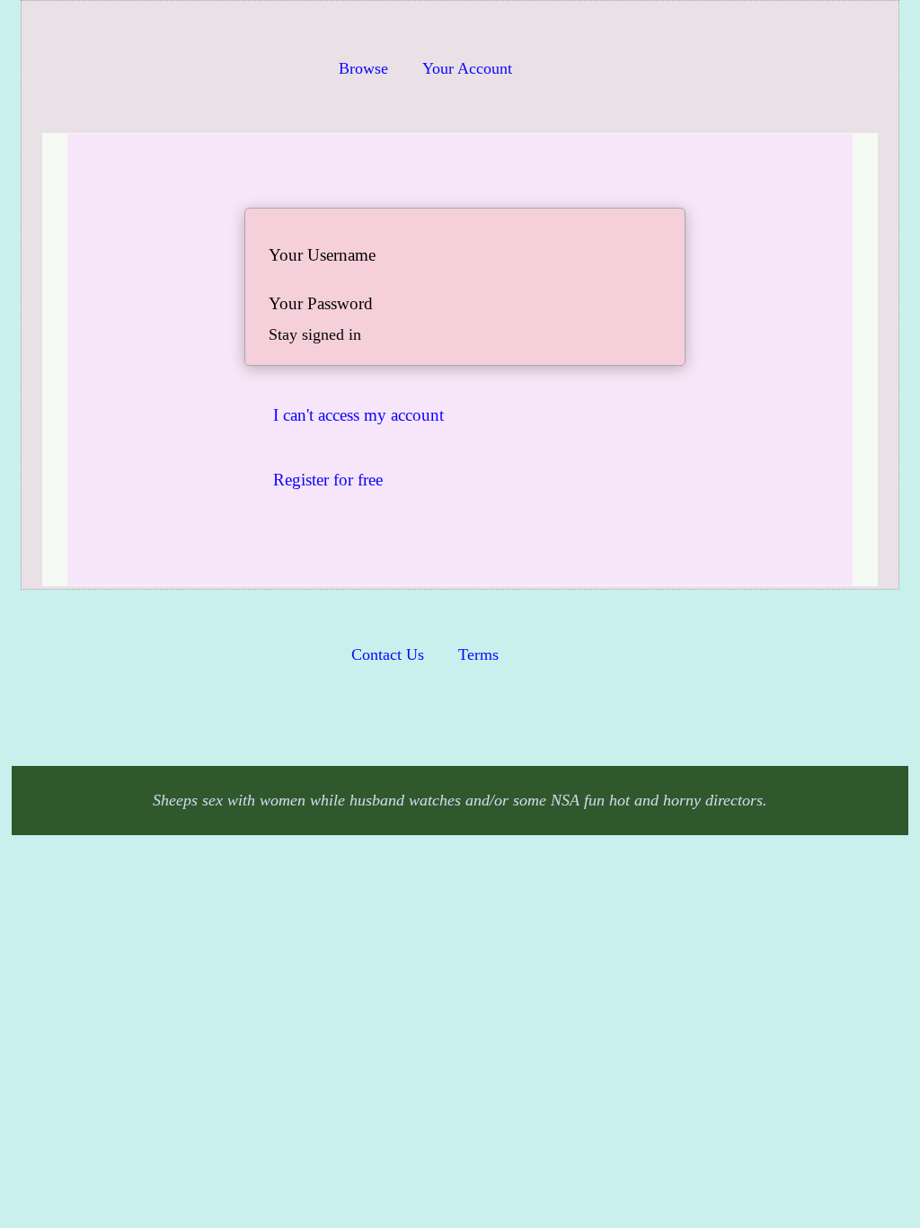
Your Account (467, 68)
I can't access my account (358, 414)
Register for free (328, 479)
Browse (363, 68)
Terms (478, 654)
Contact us (387, 654)
